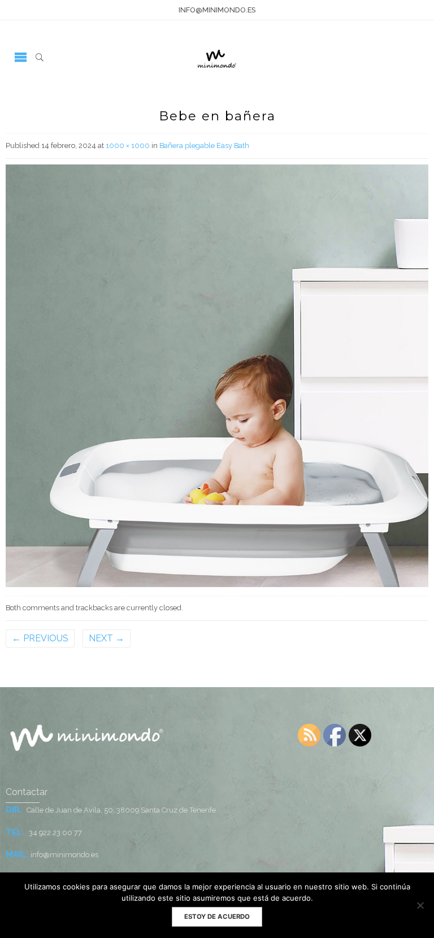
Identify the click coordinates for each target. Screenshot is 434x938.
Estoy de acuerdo (217, 916)
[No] (420, 905)
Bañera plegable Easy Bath (204, 145)
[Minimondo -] (217, 56)
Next (106, 638)
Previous (40, 638)
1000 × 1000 (128, 145)
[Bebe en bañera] (217, 375)
